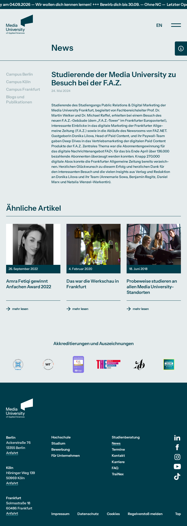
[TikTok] (177, 476)
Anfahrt (12, 453)
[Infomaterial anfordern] (181, 48)
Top (178, 514)
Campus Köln (18, 81)
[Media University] (19, 24)
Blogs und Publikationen (19, 99)
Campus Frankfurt (23, 89)
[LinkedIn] (177, 437)
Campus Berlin (19, 74)
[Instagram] (177, 457)
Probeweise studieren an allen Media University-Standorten (152, 286)
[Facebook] (177, 447)
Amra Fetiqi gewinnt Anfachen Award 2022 (28, 283)
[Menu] (176, 25)
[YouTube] (177, 466)
